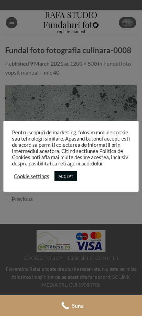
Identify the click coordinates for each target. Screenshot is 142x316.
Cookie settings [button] (31, 176)
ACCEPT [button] (66, 176)
